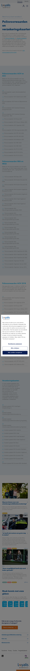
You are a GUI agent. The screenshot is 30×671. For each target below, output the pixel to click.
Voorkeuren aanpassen (15, 344)
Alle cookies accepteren (15, 352)
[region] (15, 335)
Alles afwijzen (15, 348)
